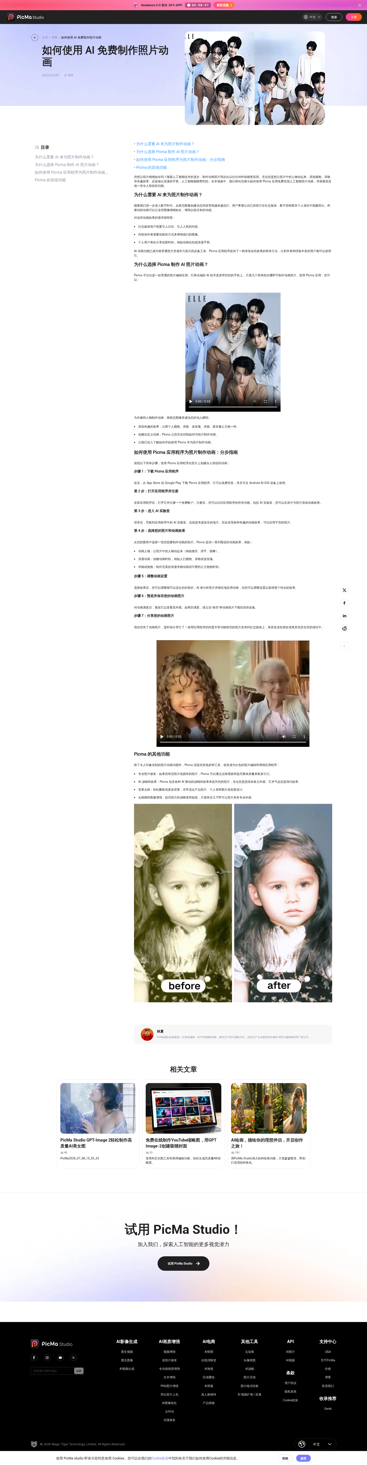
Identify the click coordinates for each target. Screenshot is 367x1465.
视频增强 (169, 1351)
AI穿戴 (209, 1386)
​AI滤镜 (249, 1368)
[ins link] (47, 1357)
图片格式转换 (249, 1386)
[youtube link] (60, 1357)
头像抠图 (249, 1360)
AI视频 (290, 1360)
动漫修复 (169, 1420)
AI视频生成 (127, 1368)
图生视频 (127, 1351)
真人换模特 (208, 1394)
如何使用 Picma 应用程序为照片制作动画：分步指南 (179, 159)
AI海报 (209, 1368)
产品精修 (209, 1403)
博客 (328, 1377)
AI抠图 (209, 1351)
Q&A (328, 1351)
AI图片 (290, 1351)
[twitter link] (73, 1357)
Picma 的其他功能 (150, 167)
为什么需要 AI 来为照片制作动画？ (164, 143)
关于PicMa (328, 1360)
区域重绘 (209, 1377)
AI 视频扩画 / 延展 (249, 1394)
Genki (328, 1408)
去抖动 (169, 1411)
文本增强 (169, 1377)
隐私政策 (290, 1391)
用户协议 (290, 1383)
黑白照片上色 (169, 1394)
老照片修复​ (169, 1360)
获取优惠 (223, 5)
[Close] (360, 5)
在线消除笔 (208, 1360)
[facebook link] (34, 1357)
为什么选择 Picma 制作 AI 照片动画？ (167, 151)
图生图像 (127, 1360)
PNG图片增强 (169, 1386)
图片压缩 (249, 1377)
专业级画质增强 (169, 1368)
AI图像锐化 (169, 1403)
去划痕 (249, 1351)
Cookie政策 (290, 1400)
